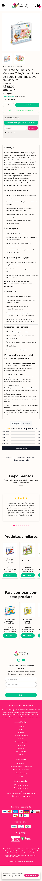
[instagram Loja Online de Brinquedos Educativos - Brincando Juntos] (18, 660)
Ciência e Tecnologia (21, 736)
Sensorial (21, 748)
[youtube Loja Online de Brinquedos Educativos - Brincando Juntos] (23, 660)
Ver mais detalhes (9, 99)
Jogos (21, 729)
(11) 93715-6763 (22, 785)
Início (4, 67)
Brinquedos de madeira (15, 67)
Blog (21, 776)
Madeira (21, 732)
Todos (21, 754)
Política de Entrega (21, 773)
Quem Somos (21, 763)
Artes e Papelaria (21, 742)
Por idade (21, 726)
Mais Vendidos (21, 751)
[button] (21, 110)
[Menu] (4, 5)
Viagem (21, 739)
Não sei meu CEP (10, 132)
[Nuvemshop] (17, 862)
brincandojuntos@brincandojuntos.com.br (21, 793)
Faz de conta (21, 745)
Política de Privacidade (21, 770)
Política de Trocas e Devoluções (21, 767)
